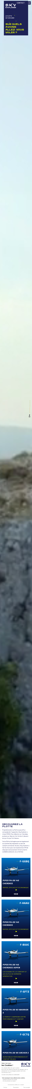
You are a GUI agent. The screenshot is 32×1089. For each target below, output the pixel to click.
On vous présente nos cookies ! (9, 1081)
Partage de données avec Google (10, 1079)
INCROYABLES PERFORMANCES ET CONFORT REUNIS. (15, 1058)
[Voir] (16, 890)
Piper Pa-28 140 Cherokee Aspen (11, 966)
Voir (16, 894)
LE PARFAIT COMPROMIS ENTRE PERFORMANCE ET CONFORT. (14, 1018)
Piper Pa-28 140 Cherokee (11, 882)
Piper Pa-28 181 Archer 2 (16, 1052)
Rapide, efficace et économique (16, 887)
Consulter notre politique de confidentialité (10, 1074)
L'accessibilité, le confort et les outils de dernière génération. (15, 974)
